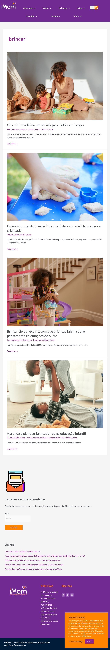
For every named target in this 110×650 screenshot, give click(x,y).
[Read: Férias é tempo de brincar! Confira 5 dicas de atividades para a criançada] (55, 186)
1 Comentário (13, 437)
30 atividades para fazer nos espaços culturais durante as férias (32, 560)
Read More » (12, 143)
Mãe (79, 8)
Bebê (46, 8)
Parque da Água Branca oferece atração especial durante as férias (33, 569)
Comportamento (14, 340)
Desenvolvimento (20, 129)
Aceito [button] (89, 641)
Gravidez (28, 8)
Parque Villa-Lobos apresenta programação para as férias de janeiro (34, 564)
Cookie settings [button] (76, 641)
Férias (37, 129)
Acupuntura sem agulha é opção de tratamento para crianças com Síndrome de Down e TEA (45, 556)
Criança (63, 8)
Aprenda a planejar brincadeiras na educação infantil (46, 433)
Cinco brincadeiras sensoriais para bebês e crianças (45, 125)
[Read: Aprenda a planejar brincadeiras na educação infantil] (55, 394)
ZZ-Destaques (36, 340)
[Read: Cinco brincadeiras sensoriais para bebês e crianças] (55, 85)
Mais (76, 16)
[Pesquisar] (96, 7)
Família (30, 16)
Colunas (55, 16)
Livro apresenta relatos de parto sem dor (22, 551)
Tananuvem (18, 645)
